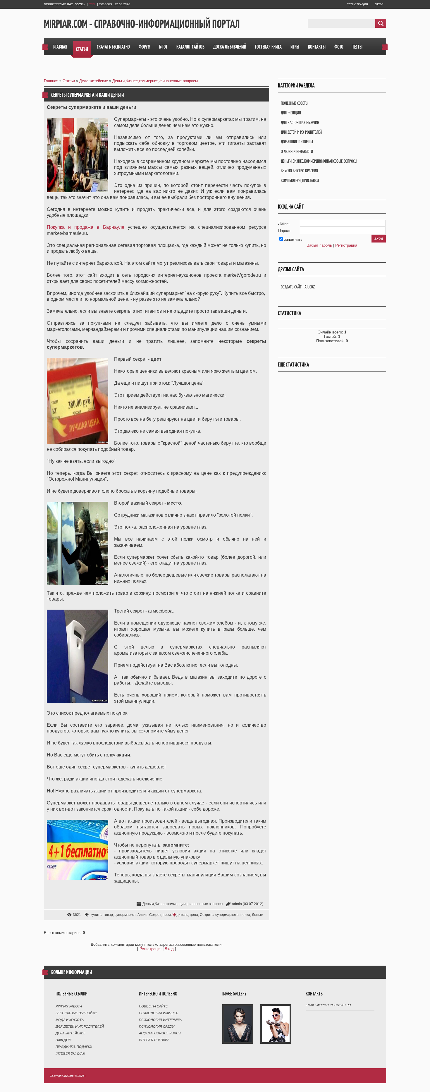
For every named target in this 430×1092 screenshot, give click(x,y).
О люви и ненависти (297, 151)
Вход (379, 4)
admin (237, 904)
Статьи (69, 81)
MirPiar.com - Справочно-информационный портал (142, 24)
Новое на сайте (153, 1006)
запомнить (293, 239)
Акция (142, 915)
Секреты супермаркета (219, 915)
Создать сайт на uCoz (298, 287)
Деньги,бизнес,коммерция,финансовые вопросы (155, 81)
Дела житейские (93, 81)
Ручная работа (69, 1006)
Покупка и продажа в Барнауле (85, 227)
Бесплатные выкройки (76, 1013)
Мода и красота (70, 1020)
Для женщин (291, 113)
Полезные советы (294, 103)
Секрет (155, 915)
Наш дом (63, 1040)
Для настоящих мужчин (300, 122)
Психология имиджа (158, 1013)
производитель (175, 915)
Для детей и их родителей (301, 132)
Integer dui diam (70, 1053)
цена (194, 915)
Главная (51, 81)
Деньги (257, 915)
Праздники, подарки (74, 1046)
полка (245, 915)
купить (96, 915)
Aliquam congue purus (159, 1033)
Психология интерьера (160, 1020)
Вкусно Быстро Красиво (299, 170)
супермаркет (125, 915)
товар (108, 915)
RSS (92, 4)
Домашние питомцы (297, 142)
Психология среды (157, 1026)
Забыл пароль (319, 245)
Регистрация (357, 4)
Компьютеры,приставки (300, 180)
